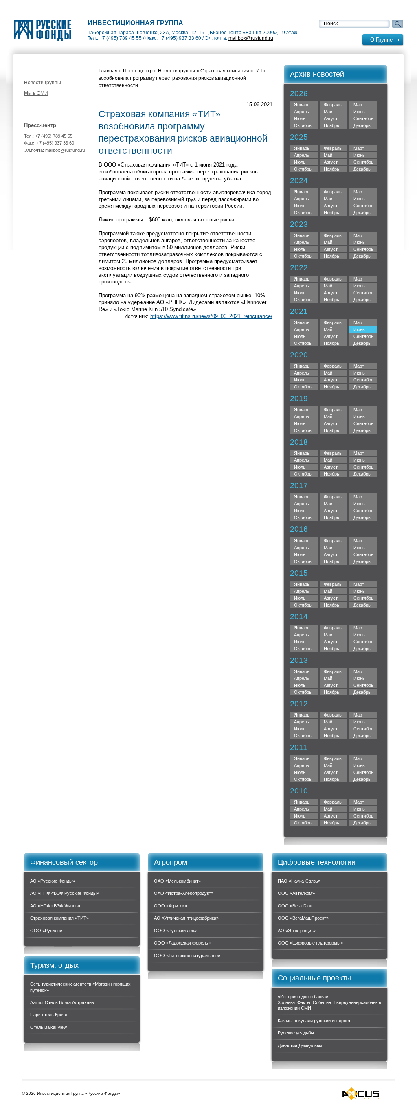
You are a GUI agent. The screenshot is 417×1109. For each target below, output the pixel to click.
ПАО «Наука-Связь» (299, 881)
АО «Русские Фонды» (52, 881)
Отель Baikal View (48, 1027)
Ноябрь (331, 169)
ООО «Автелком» (296, 893)
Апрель (301, 111)
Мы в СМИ (36, 93)
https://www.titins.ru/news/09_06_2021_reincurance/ (211, 316)
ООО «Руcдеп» (46, 930)
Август (331, 118)
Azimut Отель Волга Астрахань (62, 1002)
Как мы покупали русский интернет (314, 1020)
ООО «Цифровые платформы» (310, 942)
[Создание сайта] (360, 1093)
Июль (299, 118)
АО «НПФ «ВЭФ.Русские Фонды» (64, 893)
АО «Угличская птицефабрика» (186, 918)
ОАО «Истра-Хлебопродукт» (183, 893)
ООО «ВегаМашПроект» (303, 918)
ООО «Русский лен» (175, 930)
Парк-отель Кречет (49, 1014)
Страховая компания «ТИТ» (59, 918)
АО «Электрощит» (297, 930)
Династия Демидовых (300, 1045)
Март (358, 104)
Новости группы (42, 82)
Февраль (333, 104)
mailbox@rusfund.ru (250, 38)
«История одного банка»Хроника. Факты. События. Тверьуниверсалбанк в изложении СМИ (329, 1002)
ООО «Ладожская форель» (182, 942)
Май (328, 111)
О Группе (381, 40)
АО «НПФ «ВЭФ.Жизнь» (55, 905)
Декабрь (362, 169)
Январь (301, 104)
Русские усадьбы (296, 1032)
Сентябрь (363, 162)
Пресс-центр (138, 71)
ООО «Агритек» (170, 905)
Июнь (359, 111)
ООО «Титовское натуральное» (187, 955)
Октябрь (303, 169)
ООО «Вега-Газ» (295, 905)
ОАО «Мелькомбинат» (177, 881)
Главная (108, 71)
